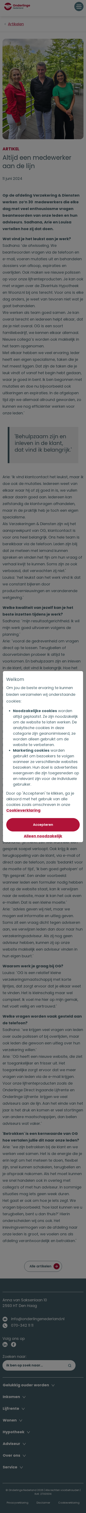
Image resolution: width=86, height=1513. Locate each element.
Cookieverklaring (23, 810)
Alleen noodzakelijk (43, 836)
